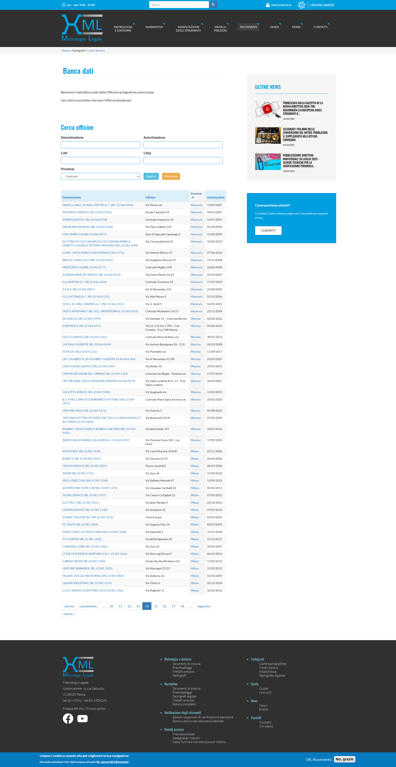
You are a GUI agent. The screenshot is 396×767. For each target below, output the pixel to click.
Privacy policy (96, 708)
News (296, 27)
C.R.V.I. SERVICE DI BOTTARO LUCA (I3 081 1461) (93, 590)
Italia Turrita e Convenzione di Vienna (199, 742)
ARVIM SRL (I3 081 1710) (78, 473)
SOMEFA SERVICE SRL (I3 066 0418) (84, 219)
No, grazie (345, 759)
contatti (268, 230)
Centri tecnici (96, 50)
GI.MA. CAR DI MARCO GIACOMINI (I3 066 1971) (93, 252)
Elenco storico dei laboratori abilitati (198, 721)
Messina (196, 318)
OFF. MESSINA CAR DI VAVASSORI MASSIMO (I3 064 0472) (98, 381)
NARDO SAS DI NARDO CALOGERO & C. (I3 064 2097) (96, 440)
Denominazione (72, 137)
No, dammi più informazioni (112, 761)
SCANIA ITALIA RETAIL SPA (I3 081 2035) (88, 517)
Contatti (321, 27)
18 (182, 606)
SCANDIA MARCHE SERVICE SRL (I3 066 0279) (91, 274)
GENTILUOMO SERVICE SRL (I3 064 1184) (88, 366)
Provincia (67, 169)
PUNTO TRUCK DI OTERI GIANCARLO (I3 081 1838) (94, 532)
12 (129, 606)
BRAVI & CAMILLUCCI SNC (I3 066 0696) (87, 260)
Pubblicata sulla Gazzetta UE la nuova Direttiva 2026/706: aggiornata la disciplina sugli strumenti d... (303, 108)
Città (147, 153)
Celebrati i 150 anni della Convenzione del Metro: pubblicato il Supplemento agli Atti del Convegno (305, 134)
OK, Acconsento (319, 759)
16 (164, 606)
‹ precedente (88, 606)
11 (120, 606)
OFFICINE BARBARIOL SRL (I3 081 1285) (87, 568)
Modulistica (267, 671)
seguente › (204, 606)
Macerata (196, 205)
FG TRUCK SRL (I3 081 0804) (80, 524)
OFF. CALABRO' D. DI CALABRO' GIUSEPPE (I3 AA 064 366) (99, 359)
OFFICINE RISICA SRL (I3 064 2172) (84, 410)
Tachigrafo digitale (272, 675)
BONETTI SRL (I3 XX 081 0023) (81, 458)
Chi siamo (266, 726)
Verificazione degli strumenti (188, 28)
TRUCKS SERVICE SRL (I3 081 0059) (84, 466)
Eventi (263, 709)
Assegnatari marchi (186, 738)
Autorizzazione (154, 137)
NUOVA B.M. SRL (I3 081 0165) (81, 451)
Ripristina (171, 176)
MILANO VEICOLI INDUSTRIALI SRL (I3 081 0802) (93, 575)
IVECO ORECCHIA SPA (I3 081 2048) (85, 480)
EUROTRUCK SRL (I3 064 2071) (81, 326)
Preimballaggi (182, 667)
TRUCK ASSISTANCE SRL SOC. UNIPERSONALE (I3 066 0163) (100, 311)
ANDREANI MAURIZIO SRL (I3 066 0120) (87, 227)
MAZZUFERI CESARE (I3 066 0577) (84, 267)
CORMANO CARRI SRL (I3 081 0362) (85, 546)
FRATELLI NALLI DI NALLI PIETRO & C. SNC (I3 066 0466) (97, 205)
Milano (195, 451)
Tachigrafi (248, 27)
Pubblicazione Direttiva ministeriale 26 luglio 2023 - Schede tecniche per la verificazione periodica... (301, 160)
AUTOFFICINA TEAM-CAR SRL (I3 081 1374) (89, 488)
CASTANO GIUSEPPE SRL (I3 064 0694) (86, 344)
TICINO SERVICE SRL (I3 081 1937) (84, 495)
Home (66, 50)
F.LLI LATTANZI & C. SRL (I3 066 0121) (86, 296)
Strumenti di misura (186, 664)
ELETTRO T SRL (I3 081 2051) (80, 502)
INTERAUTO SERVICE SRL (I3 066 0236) (87, 212)
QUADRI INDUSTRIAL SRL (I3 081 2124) (87, 583)
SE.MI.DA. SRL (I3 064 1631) (79, 351)
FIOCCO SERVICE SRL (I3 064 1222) (84, 337)
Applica (151, 176)
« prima (69, 606)
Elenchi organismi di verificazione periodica (203, 717)
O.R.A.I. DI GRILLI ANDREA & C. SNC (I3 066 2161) (93, 304)
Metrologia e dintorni (123, 28)
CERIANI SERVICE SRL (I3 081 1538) (84, 509)
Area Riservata (281, 5)
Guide (274, 27)
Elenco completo (184, 704)
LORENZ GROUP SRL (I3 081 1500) (83, 561)
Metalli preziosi (220, 28)
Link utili (265, 692)
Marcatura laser (184, 734)
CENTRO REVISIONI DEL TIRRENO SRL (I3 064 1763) (95, 373)
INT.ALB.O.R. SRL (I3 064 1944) (81, 318)
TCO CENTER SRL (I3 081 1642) (82, 539)
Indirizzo (150, 197)
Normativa (154, 27)
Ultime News (268, 86)
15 (156, 606)
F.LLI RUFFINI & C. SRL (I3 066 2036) (84, 282)
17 (173, 606)
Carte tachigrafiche (272, 664)
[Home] (86, 28)
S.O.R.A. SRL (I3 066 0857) (78, 289)
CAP (64, 153)
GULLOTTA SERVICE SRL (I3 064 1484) (86, 392)
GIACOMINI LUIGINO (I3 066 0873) (84, 234)
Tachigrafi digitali (185, 696)
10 (111, 606)
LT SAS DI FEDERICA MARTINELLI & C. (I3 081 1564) (94, 553)
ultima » (68, 614)
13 (138, 606)
